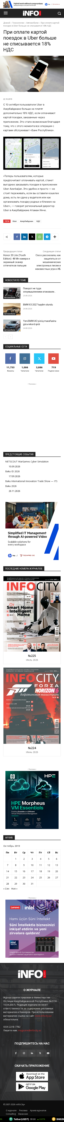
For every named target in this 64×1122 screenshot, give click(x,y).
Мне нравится (10, 355)
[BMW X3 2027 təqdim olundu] (12, 309)
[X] (32, 236)
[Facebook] (17, 236)
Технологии (18, 22)
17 (32, 871)
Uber (14, 221)
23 (24, 877)
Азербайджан (26, 221)
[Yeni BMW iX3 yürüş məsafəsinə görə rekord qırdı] (12, 325)
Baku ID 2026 (12, 471)
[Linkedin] (24, 236)
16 (24, 871)
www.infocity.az (43, 1015)
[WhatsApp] (39, 236)
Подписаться (53, 354)
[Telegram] (47, 236)
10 (32, 865)
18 (40, 871)
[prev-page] (5, 337)
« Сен (6, 888)
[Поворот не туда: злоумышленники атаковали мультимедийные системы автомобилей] (12, 293)
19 (48, 871)
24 (32, 877)
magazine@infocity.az (29, 1030)
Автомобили (32, 22)
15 (15, 871)
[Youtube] (48, 1053)
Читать (25, 354)
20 (56, 871)
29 (15, 883)
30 (24, 883)
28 (7, 883)
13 (56, 865)
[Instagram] (24, 1053)
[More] (54, 236)
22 (15, 877)
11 (40, 865)
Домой (6, 22)
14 (7, 871)
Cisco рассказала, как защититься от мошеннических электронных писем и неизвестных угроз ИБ (48, 262)
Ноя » (14, 888)
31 (32, 883)
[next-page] (11, 337)
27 (56, 877)
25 (40, 877)
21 (7, 877)
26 (48, 877)
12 (48, 865)
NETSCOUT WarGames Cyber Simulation (27, 461)
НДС (38, 221)
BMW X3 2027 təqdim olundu (38, 304)
